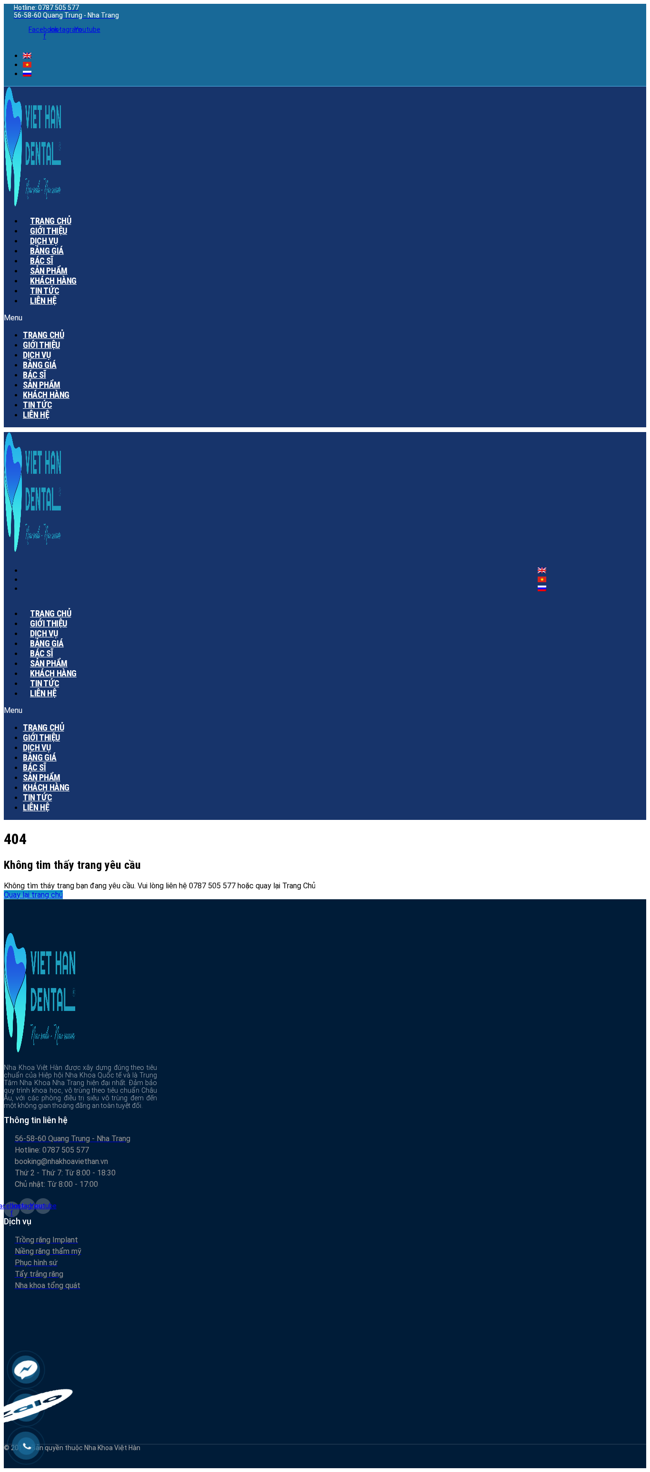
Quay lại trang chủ (33, 894)
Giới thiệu (41, 345)
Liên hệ (43, 301)
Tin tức (37, 405)
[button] (233, 317)
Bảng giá (40, 365)
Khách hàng (46, 395)
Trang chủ (43, 335)
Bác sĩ (34, 375)
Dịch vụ (36, 355)
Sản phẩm (41, 385)
